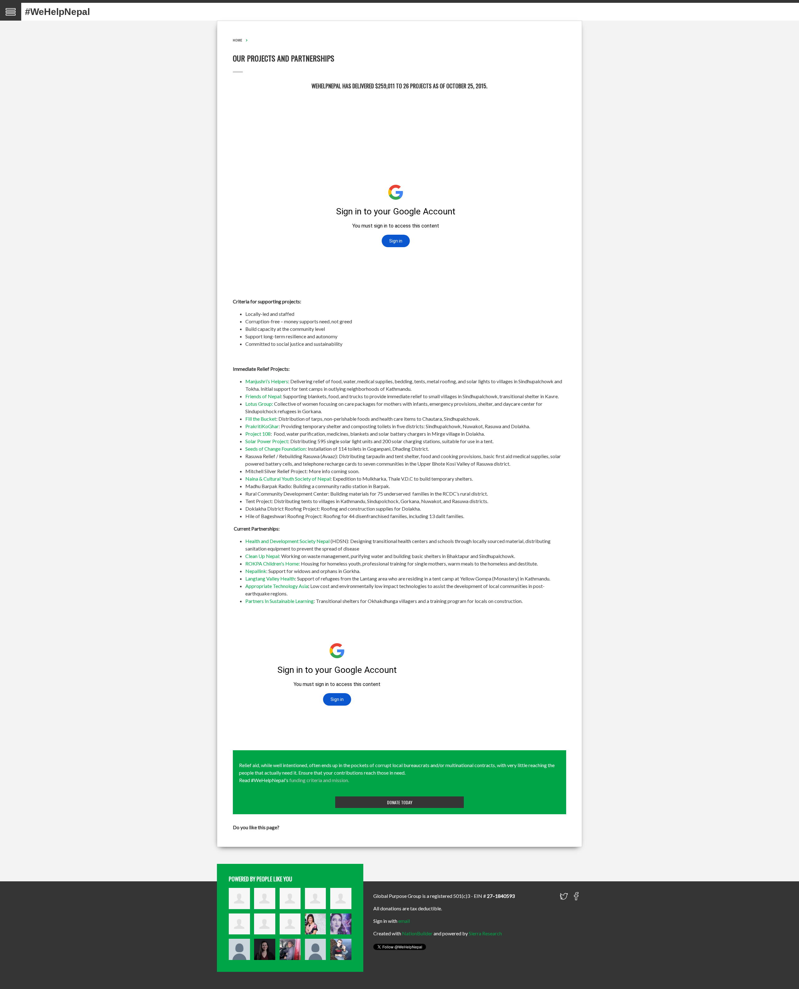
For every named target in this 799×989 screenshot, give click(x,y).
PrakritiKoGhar (262, 426)
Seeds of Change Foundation (275, 449)
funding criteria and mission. (319, 780)
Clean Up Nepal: (262, 556)
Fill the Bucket (260, 419)
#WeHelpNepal (57, 12)
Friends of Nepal (263, 396)
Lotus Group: (259, 404)
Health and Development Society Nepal (287, 541)
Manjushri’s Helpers (266, 381)
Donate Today (399, 802)
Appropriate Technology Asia (276, 586)
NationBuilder (417, 933)
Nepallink (255, 571)
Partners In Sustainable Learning (279, 601)
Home (237, 40)
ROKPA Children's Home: (272, 563)
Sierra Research (485, 933)
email (404, 921)
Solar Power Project (266, 441)
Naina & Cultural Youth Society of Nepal (288, 479)
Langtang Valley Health (270, 578)
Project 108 (258, 434)
